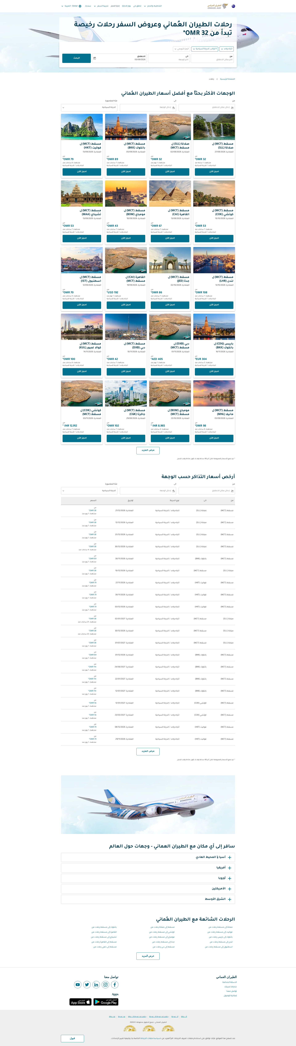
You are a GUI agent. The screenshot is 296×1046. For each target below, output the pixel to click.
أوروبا (222, 878)
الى (186, 57)
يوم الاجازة (126, 6)
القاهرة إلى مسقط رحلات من (104, 932)
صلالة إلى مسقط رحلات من (220, 927)
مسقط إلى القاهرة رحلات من (104, 942)
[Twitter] (87, 984)
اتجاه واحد (228, 49)
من (231, 57)
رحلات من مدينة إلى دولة (137, 1017)
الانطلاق (141, 57)
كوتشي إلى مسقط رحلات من (162, 932)
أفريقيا (221, 867)
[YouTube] (77, 984)
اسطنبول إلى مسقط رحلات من (218, 947)
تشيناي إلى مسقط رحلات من (104, 937)
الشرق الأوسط (215, 899)
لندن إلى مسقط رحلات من (221, 942)
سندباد (88, 6)
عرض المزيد (148, 956)
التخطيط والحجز (152, 6)
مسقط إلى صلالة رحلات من (162, 927)
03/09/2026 (140, 60)
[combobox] (212, 60)
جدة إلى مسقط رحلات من (163, 942)
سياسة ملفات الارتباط (150, 1039)
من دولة (112, 1017)
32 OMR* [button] (195, 33)
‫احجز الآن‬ (214, 172)
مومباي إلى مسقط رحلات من (162, 937)
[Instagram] (105, 984)
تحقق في (137, 6)
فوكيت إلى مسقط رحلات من (219, 932)
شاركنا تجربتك (230, 987)
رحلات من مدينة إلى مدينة (159, 1017)
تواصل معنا (231, 991)
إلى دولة (184, 1017)
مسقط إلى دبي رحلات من (164, 947)
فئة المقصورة (111, 101)
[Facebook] (114, 984)
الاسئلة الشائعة (229, 982)
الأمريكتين (219, 888)
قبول (72, 1038)
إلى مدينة (174, 1017)
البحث (76, 58)
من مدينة (121, 1017)
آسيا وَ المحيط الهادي (211, 857)
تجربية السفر (100, 6)
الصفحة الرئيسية (227, 79)
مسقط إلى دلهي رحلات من (105, 947)
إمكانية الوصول (230, 996)
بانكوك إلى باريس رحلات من (220, 937)
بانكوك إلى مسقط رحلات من (104, 927)
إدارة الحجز (115, 6)
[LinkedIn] (96, 984)
